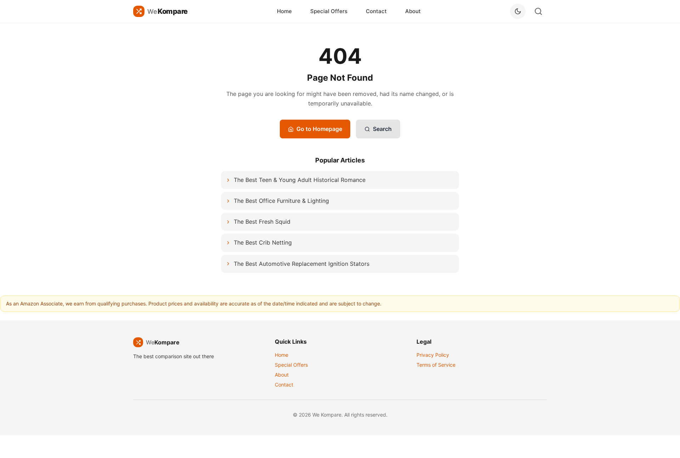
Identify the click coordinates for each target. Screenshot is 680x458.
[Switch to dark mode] (518, 11)
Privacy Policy (432, 355)
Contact (376, 11)
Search (382, 128)
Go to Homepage (319, 128)
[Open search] (538, 11)
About (413, 11)
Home (284, 11)
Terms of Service (435, 365)
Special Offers (328, 11)
